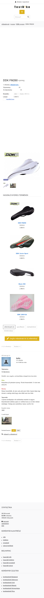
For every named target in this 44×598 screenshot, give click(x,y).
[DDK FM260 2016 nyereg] (6, 185)
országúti (6, 543)
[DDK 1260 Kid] (22, 293)
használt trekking (8, 560)
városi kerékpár (8, 545)
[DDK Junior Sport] (22, 232)
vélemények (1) (9, 327)
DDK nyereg (20, 24)
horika (18, 358)
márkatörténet (31, 327)
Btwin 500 (22, 284)
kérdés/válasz (8, 331)
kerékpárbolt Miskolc (9, 585)
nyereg (13, 24)
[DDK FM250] (22, 202)
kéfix (3, 526)
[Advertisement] (22, 52)
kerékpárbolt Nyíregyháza (11, 588)
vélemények (5, 24)
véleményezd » (14, 85)
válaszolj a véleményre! (10, 434)
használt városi (8, 565)
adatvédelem (5, 523)
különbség (22, 225)
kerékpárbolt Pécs (9, 591)
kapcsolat (6, 521)
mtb (4, 537)
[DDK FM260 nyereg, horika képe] (13, 186)
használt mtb (7, 557)
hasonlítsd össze (10, 99)
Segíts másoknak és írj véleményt (23, 339)
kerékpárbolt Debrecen (10, 580)
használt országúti (9, 563)
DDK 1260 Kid (22, 314)
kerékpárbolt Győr (9, 582)
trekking (5, 540)
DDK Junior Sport (22, 253)
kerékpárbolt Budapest (10, 577)
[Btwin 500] (22, 263)
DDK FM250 (22, 223)
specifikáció (20, 327)
